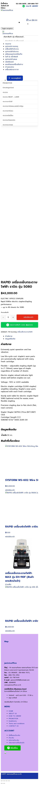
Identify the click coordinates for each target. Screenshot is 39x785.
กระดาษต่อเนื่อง (8, 115)
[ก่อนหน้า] (2, 783)
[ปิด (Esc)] (9, 780)
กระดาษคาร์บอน (8, 111)
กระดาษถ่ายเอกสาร (9, 120)
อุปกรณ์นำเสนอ (11, 59)
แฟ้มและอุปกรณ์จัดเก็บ (13, 54)
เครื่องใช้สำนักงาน (12, 49)
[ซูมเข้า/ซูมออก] (2, 780)
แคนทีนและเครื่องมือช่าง (14, 64)
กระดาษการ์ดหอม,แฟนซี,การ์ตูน (13, 106)
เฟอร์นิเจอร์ (9, 62)
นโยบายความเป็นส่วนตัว (16, 743)
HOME (11, 711)
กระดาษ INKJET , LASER (11, 97)
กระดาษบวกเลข (8, 125)
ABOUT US (13, 713)
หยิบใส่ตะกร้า (28, 317)
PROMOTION (7, 83)
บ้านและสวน (9, 67)
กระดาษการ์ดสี (7, 101)
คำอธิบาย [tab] (8, 336)
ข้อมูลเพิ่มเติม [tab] (10, 339)
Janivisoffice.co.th (14, 774)
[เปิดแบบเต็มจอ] (4, 780)
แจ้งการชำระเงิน (14, 740)
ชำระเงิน (11, 738)
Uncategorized (8, 87)
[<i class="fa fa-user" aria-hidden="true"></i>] (22, 22)
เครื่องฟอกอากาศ (12, 69)
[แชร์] (6, 780)
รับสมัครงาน (13, 721)
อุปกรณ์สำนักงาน (12, 51)
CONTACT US (14, 726)
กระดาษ (8, 44)
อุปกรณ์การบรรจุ (11, 46)
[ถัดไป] (4, 783)
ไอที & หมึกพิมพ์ (11, 56)
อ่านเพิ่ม (8, 584)
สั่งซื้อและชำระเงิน (14, 735)
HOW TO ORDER (15, 716)
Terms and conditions (16, 723)
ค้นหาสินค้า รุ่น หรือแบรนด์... (14, 36)
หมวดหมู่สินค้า (16, 78)
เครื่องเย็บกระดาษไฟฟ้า (25, 332)
